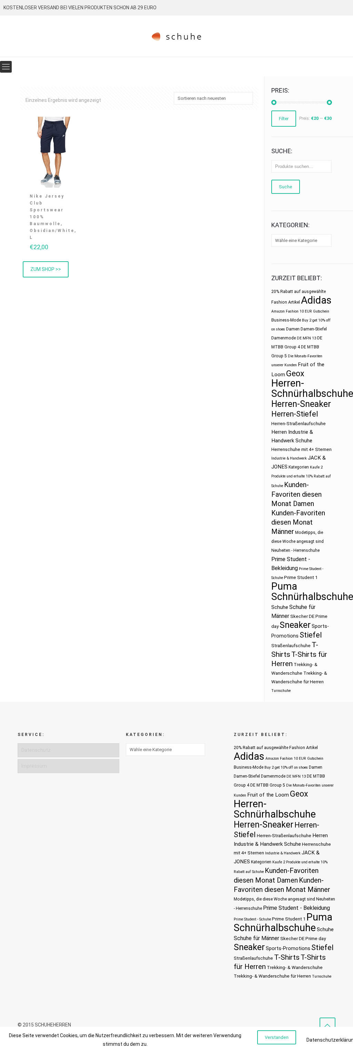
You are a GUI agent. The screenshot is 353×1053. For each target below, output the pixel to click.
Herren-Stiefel (294, 414)
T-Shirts (287, 957)
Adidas (316, 300)
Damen (293, 329)
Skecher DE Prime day (303, 938)
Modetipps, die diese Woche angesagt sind (274, 899)
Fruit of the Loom (268, 795)
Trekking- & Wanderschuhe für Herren (272, 976)
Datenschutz (36, 750)
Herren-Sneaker (301, 404)
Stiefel (311, 635)
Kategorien (299, 467)
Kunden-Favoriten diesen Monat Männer (298, 522)
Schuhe (279, 607)
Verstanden (277, 1037)
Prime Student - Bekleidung (296, 908)
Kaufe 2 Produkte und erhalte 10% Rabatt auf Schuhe (301, 476)
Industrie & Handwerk (289, 458)
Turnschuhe (281, 690)
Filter (284, 118)
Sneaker (295, 625)
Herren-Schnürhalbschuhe (275, 809)
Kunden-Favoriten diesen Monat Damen (296, 494)
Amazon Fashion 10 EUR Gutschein (300, 311)
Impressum (34, 766)
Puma (284, 586)
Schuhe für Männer (256, 938)
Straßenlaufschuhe (291, 645)
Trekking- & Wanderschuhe (295, 967)
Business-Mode (286, 320)
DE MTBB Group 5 (267, 785)
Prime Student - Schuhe (252, 919)
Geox (295, 373)
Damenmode (283, 338)
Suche (285, 186)
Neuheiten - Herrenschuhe (295, 550)
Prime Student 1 (300, 577)
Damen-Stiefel (314, 329)
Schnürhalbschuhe (275, 928)
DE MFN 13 (306, 338)
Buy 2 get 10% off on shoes (286, 767)
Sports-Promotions (288, 948)
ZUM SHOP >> (45, 269)
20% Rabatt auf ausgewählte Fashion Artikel (276, 747)
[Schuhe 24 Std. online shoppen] (176, 36)
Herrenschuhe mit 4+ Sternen (301, 449)
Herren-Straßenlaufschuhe (298, 423)
